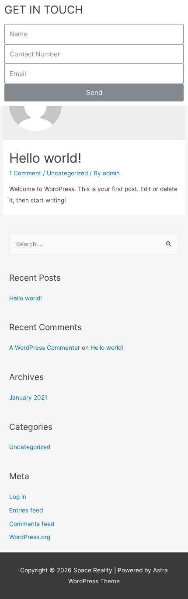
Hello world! (45, 158)
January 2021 (28, 397)
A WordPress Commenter (44, 347)
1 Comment (25, 173)
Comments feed (31, 523)
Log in (17, 496)
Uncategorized (67, 173)
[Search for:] (94, 243)
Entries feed (26, 510)
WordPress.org (29, 536)
